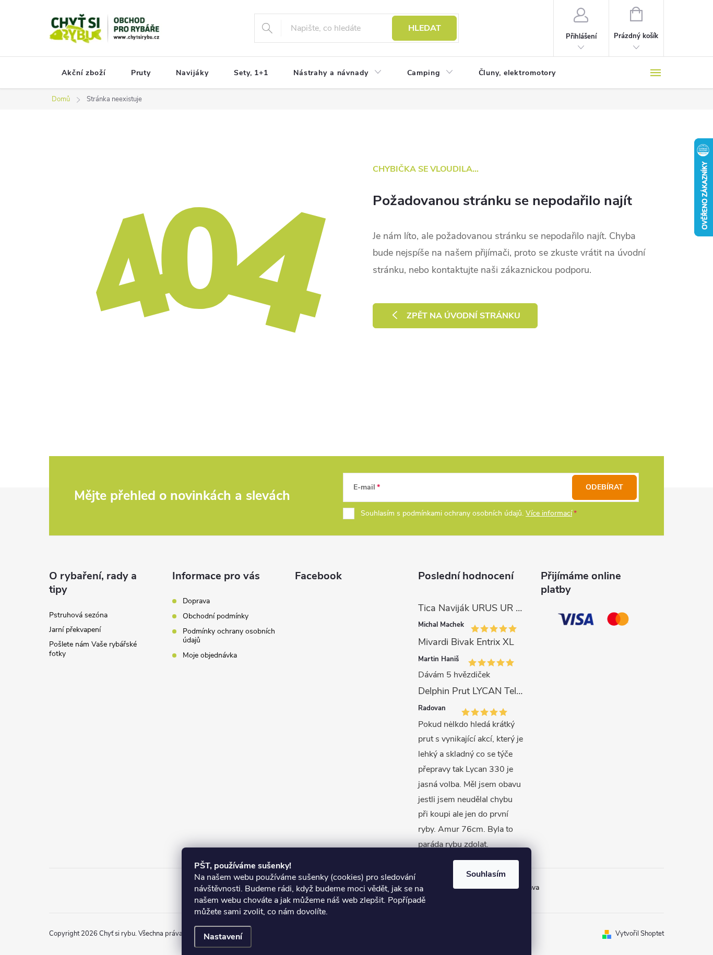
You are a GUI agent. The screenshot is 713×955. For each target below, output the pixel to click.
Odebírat (604, 487)
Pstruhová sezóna (78, 615)
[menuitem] (83, 73)
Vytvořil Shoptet (639, 933)
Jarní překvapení (75, 630)
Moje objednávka (210, 655)
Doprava (196, 601)
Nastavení (223, 936)
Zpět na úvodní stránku (463, 315)
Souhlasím (486, 874)
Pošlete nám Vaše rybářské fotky (93, 649)
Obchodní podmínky (215, 616)
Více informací (549, 513)
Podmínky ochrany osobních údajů (229, 635)
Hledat (424, 28)
